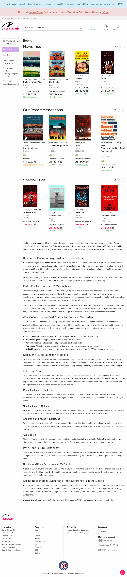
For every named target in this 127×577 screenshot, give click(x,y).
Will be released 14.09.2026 (33, 164)
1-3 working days (29, 97)
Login (106, 29)
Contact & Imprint (8, 530)
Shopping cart (118, 29)
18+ (36, 556)
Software (38, 553)
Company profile (8, 533)
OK (120, 4)
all (115, 46)
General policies (8, 536)
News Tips (32, 46)
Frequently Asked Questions (78, 530)
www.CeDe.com (36, 12)
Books (9, 49)
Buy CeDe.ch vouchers (11, 550)
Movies (37, 533)
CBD (36, 550)
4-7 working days (29, 227)
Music (37, 530)
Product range (10, 42)
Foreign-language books (12, 75)
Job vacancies (7, 541)
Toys (36, 544)
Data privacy (6, 539)
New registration (8, 547)
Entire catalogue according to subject (11, 82)
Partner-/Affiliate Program (11, 544)
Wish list (92, 29)
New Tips (6, 55)
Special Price (8, 63)
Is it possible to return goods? (78, 533)
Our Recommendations (10, 59)
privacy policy (38, 4)
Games (37, 536)
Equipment (39, 547)
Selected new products (8, 69)
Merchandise (40, 541)
